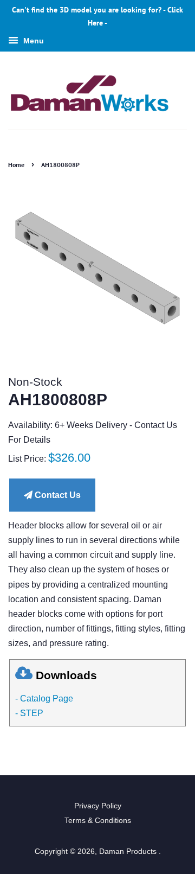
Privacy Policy (97, 806)
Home (16, 165)
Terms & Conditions (97, 820)
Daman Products (129, 851)
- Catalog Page (44, 698)
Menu (32, 40)
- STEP (29, 713)
